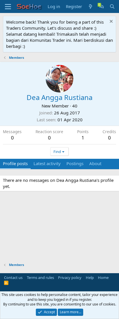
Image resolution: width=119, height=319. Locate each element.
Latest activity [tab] (47, 163)
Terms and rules (40, 277)
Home (103, 277)
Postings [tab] (74, 163)
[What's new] (90, 6)
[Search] (112, 6)
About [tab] (95, 163)
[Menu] (8, 6)
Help (90, 277)
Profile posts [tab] (15, 163)
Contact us (13, 277)
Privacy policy (69, 277)
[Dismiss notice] (110, 22)
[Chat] (101, 6)
